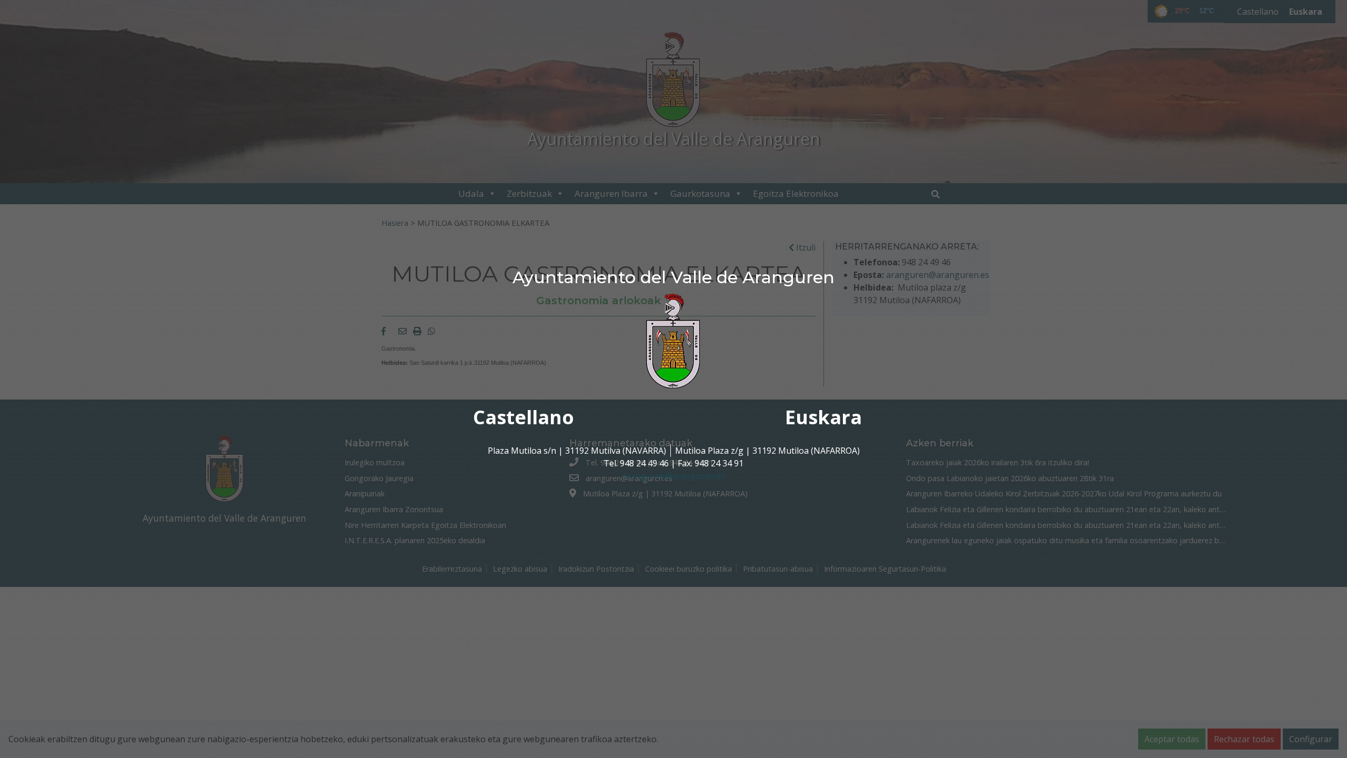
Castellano (523, 417)
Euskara (823, 417)
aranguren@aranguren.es (673, 476)
